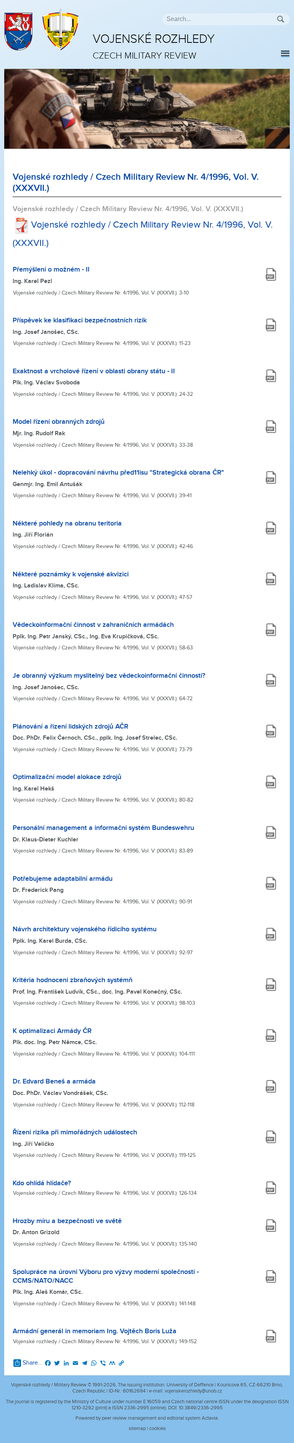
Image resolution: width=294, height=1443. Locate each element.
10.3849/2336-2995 (201, 1408)
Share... (32, 1363)
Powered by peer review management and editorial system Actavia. (147, 1418)
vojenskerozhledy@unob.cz (193, 1391)
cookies (157, 1428)
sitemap (137, 1428)
